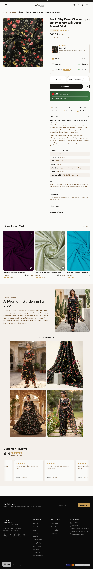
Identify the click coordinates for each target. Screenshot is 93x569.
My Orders (54, 533)
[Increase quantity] (63, 79)
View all (85, 227)
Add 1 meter (66, 86)
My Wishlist (54, 530)
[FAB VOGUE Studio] (40, 5)
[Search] (73, 5)
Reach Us (35, 527)
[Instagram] (5, 535)
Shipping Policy (37, 539)
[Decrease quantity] (52, 79)
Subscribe (83, 505)
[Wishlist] (78, 5)
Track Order (54, 527)
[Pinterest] (15, 535)
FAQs (34, 530)
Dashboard (54, 523)
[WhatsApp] (24, 535)
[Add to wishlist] (87, 86)
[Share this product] (87, 20)
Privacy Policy (37, 543)
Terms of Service (37, 546)
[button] (83, 79)
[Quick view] (31, 268)
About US (35, 523)
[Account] (83, 5)
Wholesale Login (38, 556)
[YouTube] (19, 535)
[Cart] (87, 5)
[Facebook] (10, 535)
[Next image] (40, 42)
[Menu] (5, 5)
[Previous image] (7, 42)
